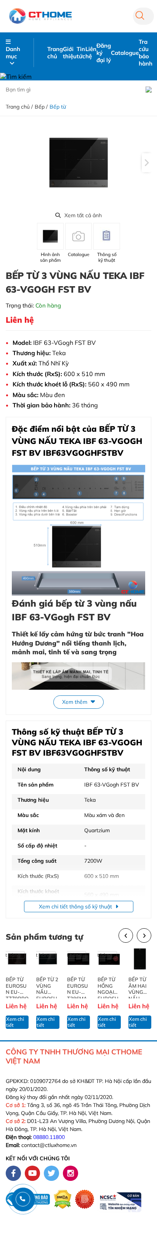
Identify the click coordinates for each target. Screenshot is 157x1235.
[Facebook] (13, 1173)
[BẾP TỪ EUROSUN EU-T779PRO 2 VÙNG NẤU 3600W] (17, 958)
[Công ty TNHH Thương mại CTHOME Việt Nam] (40, 16)
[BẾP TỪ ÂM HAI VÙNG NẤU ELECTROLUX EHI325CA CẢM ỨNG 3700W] (139, 958)
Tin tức (81, 52)
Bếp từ (58, 106)
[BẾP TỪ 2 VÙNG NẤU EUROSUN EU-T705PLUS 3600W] (47, 958)
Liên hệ (90, 52)
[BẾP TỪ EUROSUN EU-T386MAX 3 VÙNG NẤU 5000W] (78, 958)
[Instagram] (70, 1173)
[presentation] (146, 162)
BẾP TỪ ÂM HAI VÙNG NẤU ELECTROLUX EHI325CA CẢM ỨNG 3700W (139, 987)
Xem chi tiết (15, 1022)
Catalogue (125, 52)
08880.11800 (49, 1137)
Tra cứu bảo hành (145, 52)
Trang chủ (55, 52)
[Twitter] (51, 1173)
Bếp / (41, 106)
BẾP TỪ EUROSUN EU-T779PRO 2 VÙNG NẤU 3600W (17, 987)
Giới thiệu (70, 52)
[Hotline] (22, 1199)
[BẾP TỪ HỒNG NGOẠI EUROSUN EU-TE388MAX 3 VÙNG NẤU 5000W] (109, 958)
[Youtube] (32, 1173)
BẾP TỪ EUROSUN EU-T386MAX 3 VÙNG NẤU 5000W (77, 987)
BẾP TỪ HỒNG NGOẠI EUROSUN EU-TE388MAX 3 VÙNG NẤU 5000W (108, 987)
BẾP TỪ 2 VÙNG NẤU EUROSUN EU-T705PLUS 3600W (47, 987)
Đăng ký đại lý (103, 53)
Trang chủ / (19, 106)
